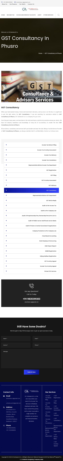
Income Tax (10, 15)
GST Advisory (56, 414)
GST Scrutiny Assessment (57, 408)
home (40, 53)
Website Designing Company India (32, 459)
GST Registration (57, 397)
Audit (39, 15)
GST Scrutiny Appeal (56, 444)
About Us (4, 4)
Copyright (4, 457)
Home (3, 15)
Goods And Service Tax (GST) (26, 15)
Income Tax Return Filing (48, 398)
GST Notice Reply (55, 437)
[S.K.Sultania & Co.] (30, 9)
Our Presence (13, 4)
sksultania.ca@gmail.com (23, 2)
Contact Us (31, 4)
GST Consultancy (57, 419)
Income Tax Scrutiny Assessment (48, 406)
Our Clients (22, 4)
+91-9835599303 (7, 2)
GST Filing (55, 402)
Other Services (48, 15)
